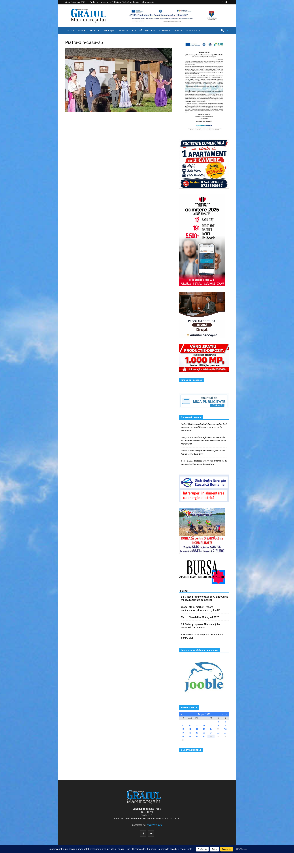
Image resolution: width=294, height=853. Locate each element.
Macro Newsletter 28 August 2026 (200, 617)
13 (204, 729)
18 (189, 732)
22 (218, 732)
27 (204, 736)
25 (189, 736)
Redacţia (94, 2)
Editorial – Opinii (169, 30)
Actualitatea (75, 30)
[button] (223, 30)
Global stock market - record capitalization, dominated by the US (201, 609)
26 (197, 736)
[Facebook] (222, 2)
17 (182, 732)
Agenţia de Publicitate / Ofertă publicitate (120, 2)
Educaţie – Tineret (114, 30)
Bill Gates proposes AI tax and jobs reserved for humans (200, 626)
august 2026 (204, 714)
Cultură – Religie (142, 30)
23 (225, 732)
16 (225, 729)
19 (197, 732)
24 (182, 736)
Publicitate (193, 30)
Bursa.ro (183, 591)
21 (211, 732)
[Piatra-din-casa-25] (118, 80)
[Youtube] (226, 2)
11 (189, 729)
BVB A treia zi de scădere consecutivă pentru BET (202, 636)
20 (204, 732)
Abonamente (148, 2)
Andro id (185, 424)
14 (211, 729)
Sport (93, 30)
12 (197, 729)
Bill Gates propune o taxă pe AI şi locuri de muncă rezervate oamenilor (204, 598)
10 (182, 729)
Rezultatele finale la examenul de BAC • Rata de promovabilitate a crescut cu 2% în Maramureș (204, 427)
